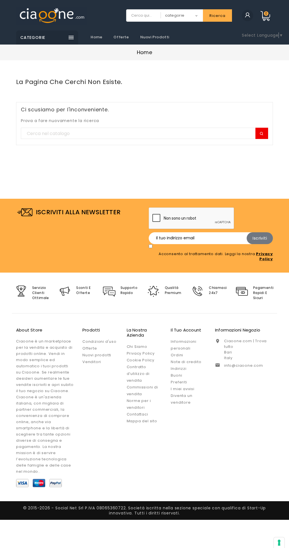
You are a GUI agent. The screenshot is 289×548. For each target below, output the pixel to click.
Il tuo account (186, 330)
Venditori (91, 361)
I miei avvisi (182, 389)
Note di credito (186, 361)
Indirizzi (178, 368)
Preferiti (179, 382)
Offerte (121, 37)
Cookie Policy (140, 360)
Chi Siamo (137, 346)
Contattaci (137, 414)
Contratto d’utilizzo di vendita (138, 373)
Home (96, 37)
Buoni (176, 375)
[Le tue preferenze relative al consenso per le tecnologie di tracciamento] (279, 542)
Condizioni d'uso (99, 341)
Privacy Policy (141, 353)
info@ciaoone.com (243, 365)
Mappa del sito (142, 421)
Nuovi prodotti (154, 37)
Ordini (177, 355)
